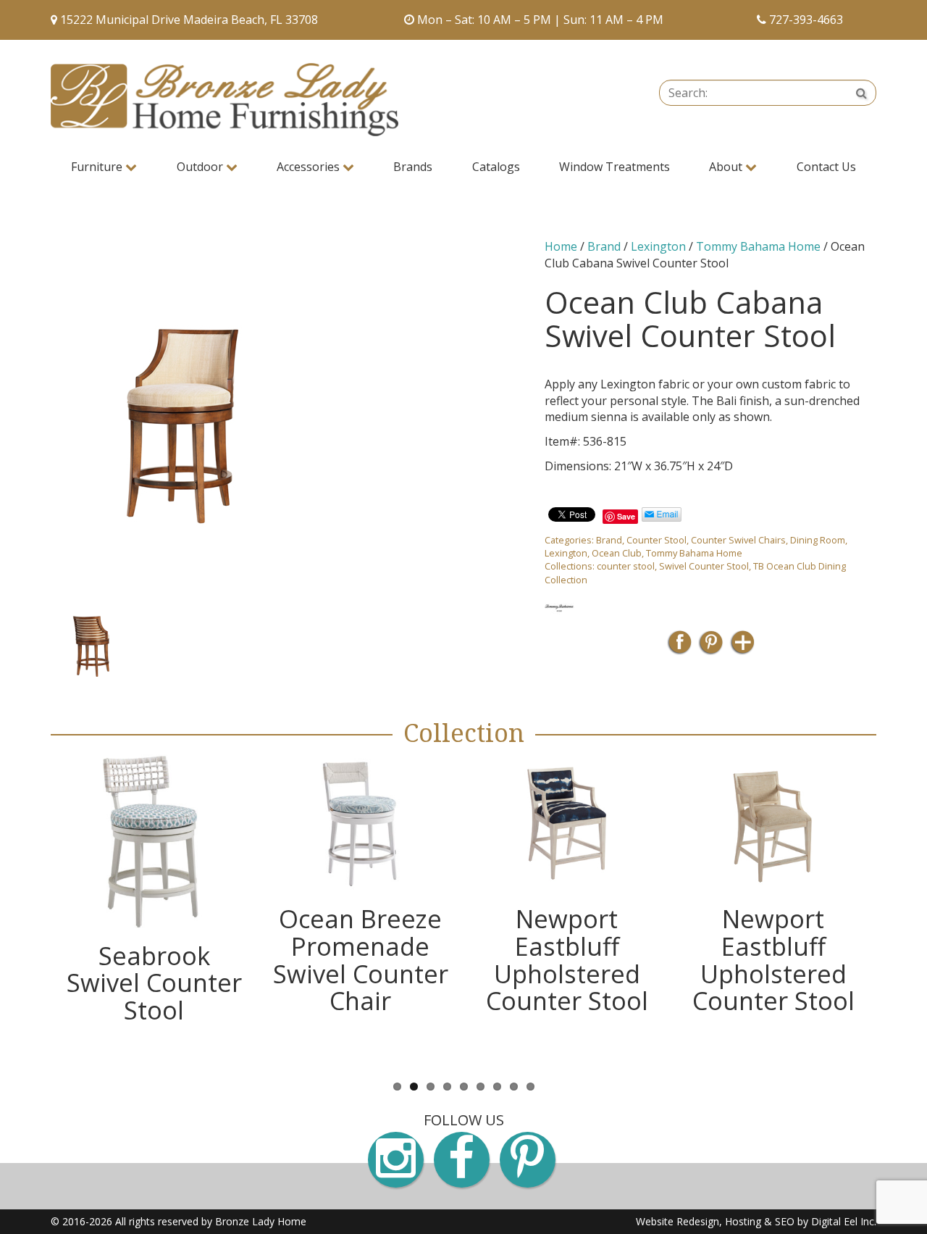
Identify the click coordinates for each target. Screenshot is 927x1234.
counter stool (626, 565)
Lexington (658, 246)
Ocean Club (617, 552)
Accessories (310, 167)
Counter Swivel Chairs (738, 539)
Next (544, 641)
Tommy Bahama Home (758, 246)
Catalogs (496, 167)
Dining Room (817, 539)
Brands (412, 167)
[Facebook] (679, 647)
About (727, 167)
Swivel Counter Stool (704, 565)
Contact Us (826, 167)
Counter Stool (656, 539)
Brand (604, 246)
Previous (28, 641)
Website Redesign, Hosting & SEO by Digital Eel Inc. (756, 1221)
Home (561, 246)
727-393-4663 (806, 20)
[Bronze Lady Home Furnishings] (224, 99)
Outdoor (201, 167)
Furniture (98, 167)
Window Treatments (614, 167)
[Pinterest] (710, 647)
